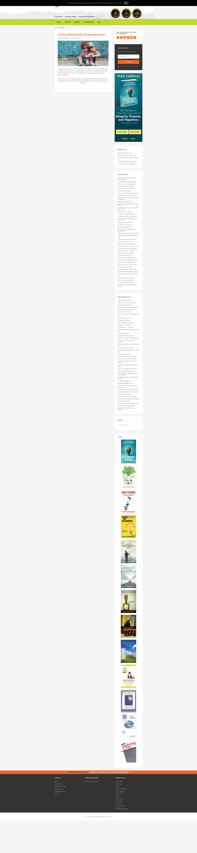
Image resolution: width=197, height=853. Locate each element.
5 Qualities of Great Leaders (125, 394)
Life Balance (118, 801)
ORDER (133, 138)
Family (117, 786)
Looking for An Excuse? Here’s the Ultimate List (128, 330)
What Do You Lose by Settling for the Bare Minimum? (128, 204)
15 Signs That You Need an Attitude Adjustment (126, 341)
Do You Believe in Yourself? (124, 305)
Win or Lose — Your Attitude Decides (127, 184)
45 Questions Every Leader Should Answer (128, 389)
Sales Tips (118, 803)
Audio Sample (122, 132)
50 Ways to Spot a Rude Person (125, 201)
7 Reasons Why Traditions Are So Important (128, 233)
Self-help (117, 796)
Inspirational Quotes (60, 791)
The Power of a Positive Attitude (125, 253)
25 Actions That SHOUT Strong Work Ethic (128, 338)
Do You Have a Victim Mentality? (126, 280)
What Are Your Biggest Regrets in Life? (127, 269)
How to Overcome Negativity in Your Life (127, 260)
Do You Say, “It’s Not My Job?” (125, 325)
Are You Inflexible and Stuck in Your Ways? (128, 392)
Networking (118, 784)
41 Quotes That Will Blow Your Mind (126, 195)
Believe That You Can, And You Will (126, 251)
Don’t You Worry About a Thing (125, 241)
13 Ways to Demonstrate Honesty (126, 371)
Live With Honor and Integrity (125, 224)
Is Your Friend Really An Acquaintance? (82, 34)
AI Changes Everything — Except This (127, 356)
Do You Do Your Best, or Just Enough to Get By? (128, 344)
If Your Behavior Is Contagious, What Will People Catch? (128, 208)
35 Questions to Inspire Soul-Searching (127, 216)
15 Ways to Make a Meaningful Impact (127, 161)
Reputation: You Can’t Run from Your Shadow (127, 408)
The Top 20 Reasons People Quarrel (127, 239)
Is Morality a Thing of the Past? (125, 222)
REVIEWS (125, 138)
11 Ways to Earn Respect (124, 320)
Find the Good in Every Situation (126, 335)
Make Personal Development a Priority (127, 396)
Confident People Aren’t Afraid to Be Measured (126, 361)
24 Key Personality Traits (91, 781)
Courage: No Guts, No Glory (125, 312)
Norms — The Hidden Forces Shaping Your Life (128, 314)
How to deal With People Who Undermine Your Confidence (128, 374)
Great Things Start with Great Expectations (128, 307)
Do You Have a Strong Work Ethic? (126, 405)
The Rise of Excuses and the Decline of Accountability (127, 386)
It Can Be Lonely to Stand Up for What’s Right (127, 236)
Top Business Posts (60, 786)
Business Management (121, 808)
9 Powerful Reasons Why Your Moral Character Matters (127, 178)
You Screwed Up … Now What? (125, 327)
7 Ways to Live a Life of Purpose (125, 277)
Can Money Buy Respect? (124, 381)
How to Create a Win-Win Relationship (127, 358)
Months (57, 794)
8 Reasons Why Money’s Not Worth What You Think (128, 377)
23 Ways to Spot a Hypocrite (125, 191)
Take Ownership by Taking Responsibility (128, 271)
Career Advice (119, 798)
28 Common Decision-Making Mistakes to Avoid (128, 365)
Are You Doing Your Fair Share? (125, 282)
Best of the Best (119, 806)
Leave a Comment (74, 38)
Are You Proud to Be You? (124, 227)
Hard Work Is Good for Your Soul (126, 348)
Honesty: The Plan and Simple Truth (126, 188)
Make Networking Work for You (125, 383)
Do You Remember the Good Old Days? (127, 193)
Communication (119, 791)
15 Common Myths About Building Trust (127, 248)
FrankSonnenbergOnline (65, 79)
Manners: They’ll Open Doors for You (127, 155)
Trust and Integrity (120, 789)
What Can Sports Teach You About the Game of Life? (127, 219)
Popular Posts (58, 784)
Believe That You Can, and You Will (126, 302)
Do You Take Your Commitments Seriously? (128, 398)
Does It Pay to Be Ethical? (124, 354)
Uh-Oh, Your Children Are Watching (126, 163)
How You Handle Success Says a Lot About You (128, 351)
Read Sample (135, 132)
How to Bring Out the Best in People (126, 244)
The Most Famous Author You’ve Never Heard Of (127, 285)
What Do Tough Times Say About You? (127, 264)
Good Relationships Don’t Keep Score (127, 181)
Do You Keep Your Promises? (125, 267)
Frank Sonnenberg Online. (95, 816)
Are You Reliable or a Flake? (125, 318)
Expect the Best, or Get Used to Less (127, 309)
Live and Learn (59, 789)
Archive (57, 781)
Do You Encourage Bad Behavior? (126, 186)
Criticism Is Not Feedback (124, 401)
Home (56, 27)
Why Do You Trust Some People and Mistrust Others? (127, 230)
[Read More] (65, 75)
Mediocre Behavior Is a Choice (125, 322)
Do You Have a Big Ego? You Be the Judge (128, 403)
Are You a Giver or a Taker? (124, 211)
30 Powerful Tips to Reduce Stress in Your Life (128, 274)
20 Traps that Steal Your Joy (125, 255)
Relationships (119, 781)
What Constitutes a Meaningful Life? (126, 257)
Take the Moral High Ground (125, 300)
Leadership (118, 794)
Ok (126, 3)
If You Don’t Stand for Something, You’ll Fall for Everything (128, 198)
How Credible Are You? (123, 333)
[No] (195, 3)
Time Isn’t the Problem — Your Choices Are (128, 246)
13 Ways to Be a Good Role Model (126, 214)
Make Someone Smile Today (125, 153)
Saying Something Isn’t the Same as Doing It (128, 158)
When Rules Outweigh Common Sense (127, 368)
